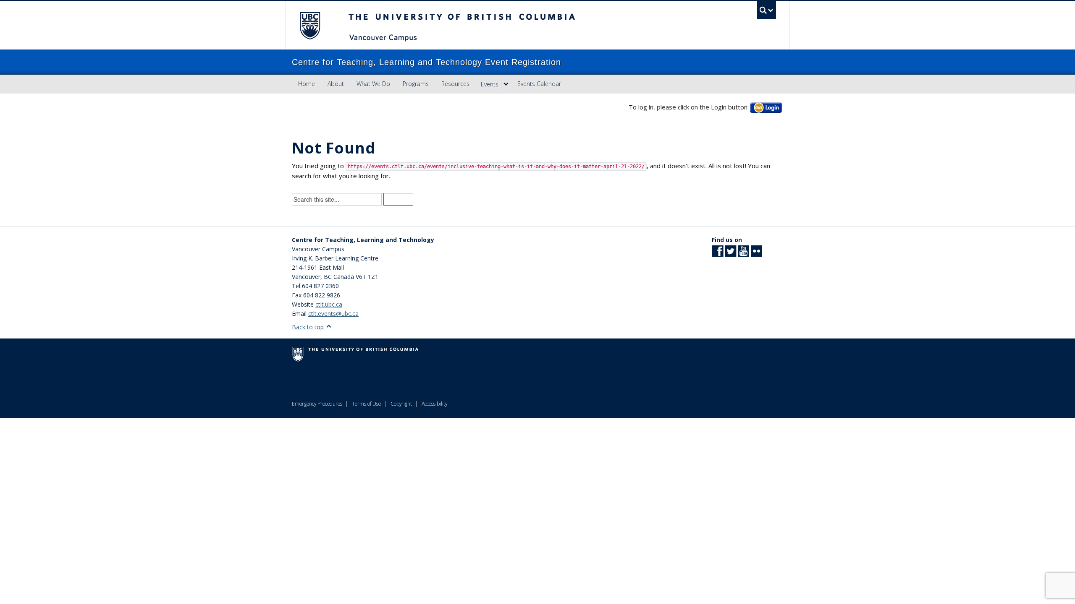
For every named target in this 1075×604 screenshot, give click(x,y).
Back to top (308, 327)
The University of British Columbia (310, 25)
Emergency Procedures (317, 403)
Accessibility (434, 403)
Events (489, 84)
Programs (416, 84)
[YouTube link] (743, 254)
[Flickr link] (756, 254)
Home (306, 84)
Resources (455, 84)
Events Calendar (539, 84)
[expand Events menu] (506, 84)
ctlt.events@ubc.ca (333, 314)
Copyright (401, 403)
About (336, 84)
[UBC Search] (766, 10)
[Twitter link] (730, 254)
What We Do (373, 84)
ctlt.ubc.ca (328, 304)
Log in (766, 107)
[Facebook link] (717, 254)
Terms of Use (366, 403)
